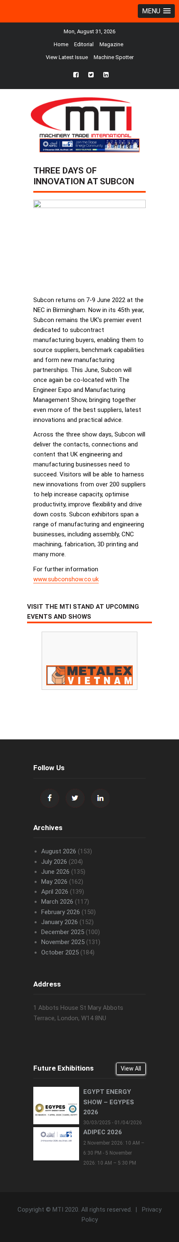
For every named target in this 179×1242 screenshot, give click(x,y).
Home (61, 44)
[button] (156, 11)
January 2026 (59, 922)
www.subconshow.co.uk (66, 579)
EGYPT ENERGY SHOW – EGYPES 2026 (108, 1102)
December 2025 (62, 932)
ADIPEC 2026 (102, 1132)
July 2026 (54, 861)
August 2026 (58, 851)
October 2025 (60, 952)
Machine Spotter (114, 57)
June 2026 (55, 871)
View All (131, 1068)
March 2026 (57, 901)
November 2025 (63, 942)
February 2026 (60, 912)
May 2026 (54, 881)
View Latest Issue (67, 57)
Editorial (84, 44)
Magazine (111, 44)
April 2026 (54, 891)
